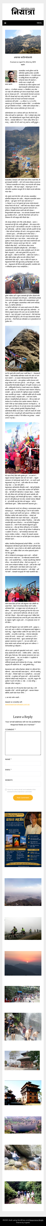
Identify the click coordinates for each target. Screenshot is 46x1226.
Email (8, 769)
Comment (10, 729)
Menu (39, 23)
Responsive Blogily (36, 1220)
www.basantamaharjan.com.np (17, 704)
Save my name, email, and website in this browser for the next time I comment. (21, 791)
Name (8, 759)
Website (9, 780)
